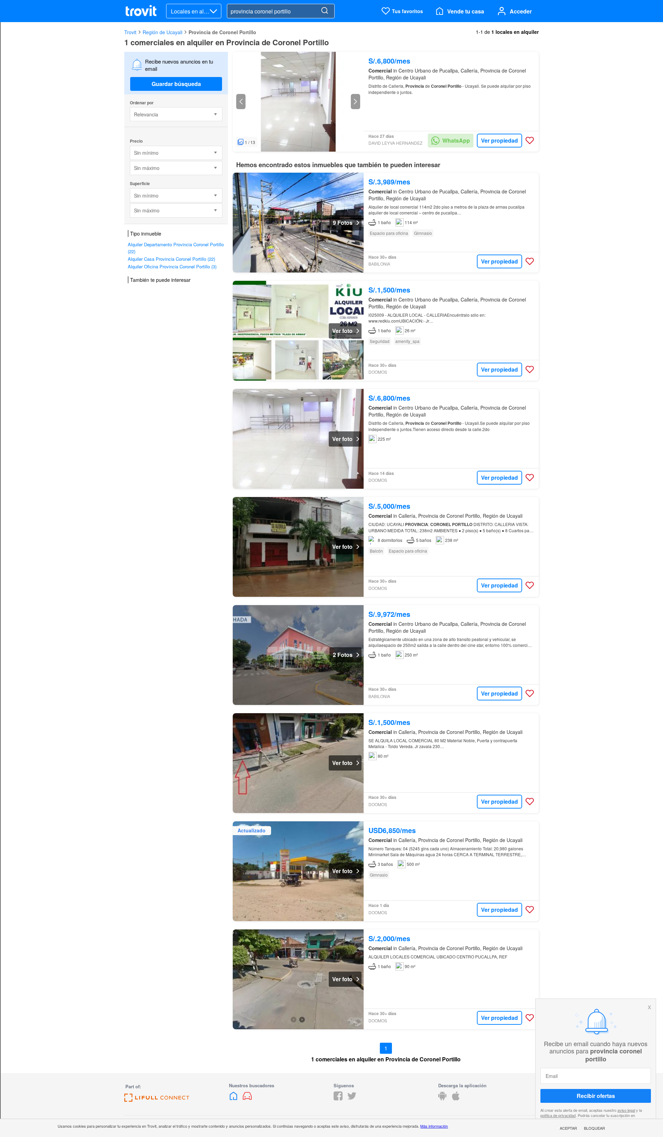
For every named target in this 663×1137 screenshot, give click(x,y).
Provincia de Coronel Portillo (222, 32)
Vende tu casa (465, 11)
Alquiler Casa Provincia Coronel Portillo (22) (171, 259)
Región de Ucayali (162, 32)
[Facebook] (338, 1098)
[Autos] (247, 1098)
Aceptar (568, 1128)
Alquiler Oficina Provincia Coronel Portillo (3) (172, 266)
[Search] (324, 11)
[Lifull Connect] (156, 1099)
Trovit (130, 32)
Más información (434, 1126)
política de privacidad (558, 1115)
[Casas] (234, 1098)
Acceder (521, 11)
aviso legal (626, 1110)
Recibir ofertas (596, 1096)
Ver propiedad (499, 140)
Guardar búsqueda (176, 84)
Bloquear (594, 1128)
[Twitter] (351, 1098)
